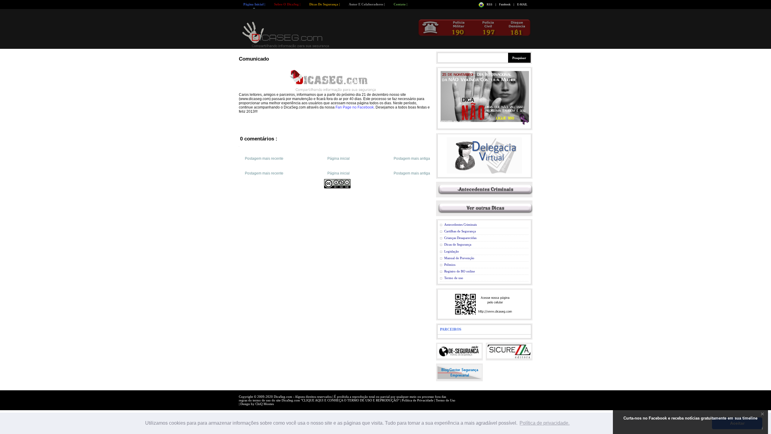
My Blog (286, 34)
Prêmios (449, 264)
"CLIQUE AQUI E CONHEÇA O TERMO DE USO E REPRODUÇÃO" (350, 400)
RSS (490, 4)
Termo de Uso (445, 400)
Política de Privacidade (418, 400)
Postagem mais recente (264, 158)
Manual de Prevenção (459, 258)
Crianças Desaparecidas (460, 238)
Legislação (451, 251)
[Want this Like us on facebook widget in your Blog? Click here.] (762, 428)
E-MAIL (522, 4)
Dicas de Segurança (457, 244)
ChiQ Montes (264, 404)
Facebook (505, 4)
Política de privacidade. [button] (545, 423)
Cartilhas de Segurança (460, 231)
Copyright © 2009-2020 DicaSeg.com (266, 396)
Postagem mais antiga (412, 158)
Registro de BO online (459, 271)
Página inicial (338, 158)
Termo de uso (453, 278)
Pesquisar (519, 58)
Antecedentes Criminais (460, 224)
